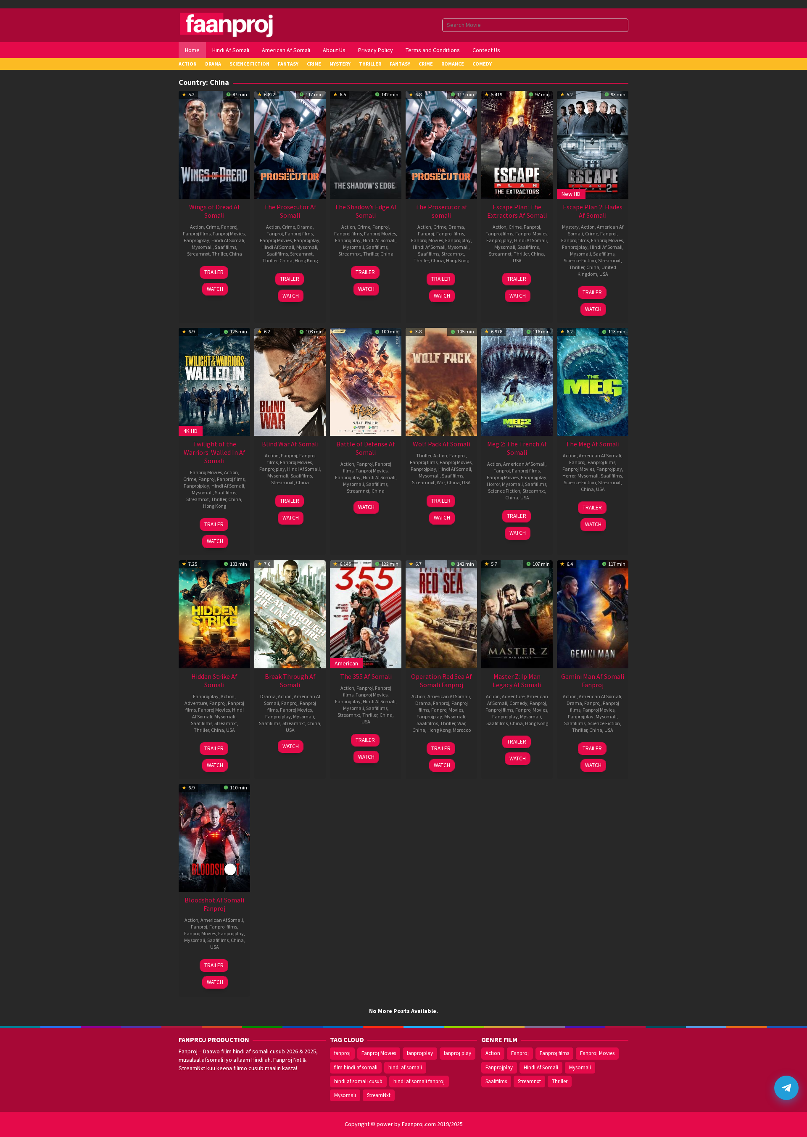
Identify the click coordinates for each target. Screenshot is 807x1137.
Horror (493, 484)
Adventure (196, 703)
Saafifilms (225, 247)
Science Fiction (580, 260)
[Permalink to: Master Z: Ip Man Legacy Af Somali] (517, 613)
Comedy (518, 703)
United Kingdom (597, 270)
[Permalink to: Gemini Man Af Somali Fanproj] (592, 613)
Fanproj (229, 227)
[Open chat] (786, 1088)
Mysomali (202, 247)
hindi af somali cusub (358, 1081)
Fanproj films (197, 233)
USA (517, 260)
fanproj (342, 1053)
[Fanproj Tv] (238, 24)
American (346, 663)
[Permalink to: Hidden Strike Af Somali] (214, 613)
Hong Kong (306, 260)
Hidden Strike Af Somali (214, 680)
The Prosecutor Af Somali (290, 211)
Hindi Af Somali (227, 240)
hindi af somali (405, 1067)
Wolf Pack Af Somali (441, 444)
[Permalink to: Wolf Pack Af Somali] (441, 381)
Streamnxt (198, 254)
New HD (571, 194)
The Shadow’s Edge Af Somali (366, 211)
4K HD (190, 431)
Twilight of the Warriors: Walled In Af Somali (214, 452)
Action (197, 227)
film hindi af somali (355, 1067)
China (235, 254)
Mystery (570, 227)
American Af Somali (524, 464)
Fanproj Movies (229, 233)
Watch (215, 289)
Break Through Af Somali (290, 680)
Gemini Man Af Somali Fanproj (592, 680)
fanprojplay (420, 1053)
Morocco (462, 730)
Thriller (219, 254)
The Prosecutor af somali (441, 211)
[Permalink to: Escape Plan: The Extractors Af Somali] (517, 144)
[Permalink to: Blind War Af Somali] (290, 381)
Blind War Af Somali (290, 444)
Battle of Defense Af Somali (365, 448)
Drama (305, 227)
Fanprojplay (196, 240)
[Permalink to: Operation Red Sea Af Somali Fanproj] (441, 613)
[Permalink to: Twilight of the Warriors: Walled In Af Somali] (214, 381)
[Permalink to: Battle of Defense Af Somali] (366, 381)
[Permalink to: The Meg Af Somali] (592, 381)
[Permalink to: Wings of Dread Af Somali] (214, 144)
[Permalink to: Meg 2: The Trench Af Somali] (517, 381)
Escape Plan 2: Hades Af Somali (592, 211)
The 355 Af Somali (366, 676)
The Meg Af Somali (593, 444)
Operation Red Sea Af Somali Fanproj (441, 680)
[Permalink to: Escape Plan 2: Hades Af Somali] (592, 144)
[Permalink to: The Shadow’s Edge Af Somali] (366, 144)
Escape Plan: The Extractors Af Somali (517, 211)
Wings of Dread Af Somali (214, 211)
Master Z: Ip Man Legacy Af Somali (517, 680)
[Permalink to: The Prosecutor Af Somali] (290, 144)
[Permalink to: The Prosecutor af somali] (441, 144)
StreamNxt (378, 1095)
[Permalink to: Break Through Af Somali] (290, 613)
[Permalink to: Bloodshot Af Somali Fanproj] (214, 837)
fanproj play (457, 1053)
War (441, 482)
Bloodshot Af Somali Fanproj (214, 904)
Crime (212, 227)
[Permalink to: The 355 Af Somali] (366, 613)
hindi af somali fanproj (419, 1081)
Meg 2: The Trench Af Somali (517, 448)
